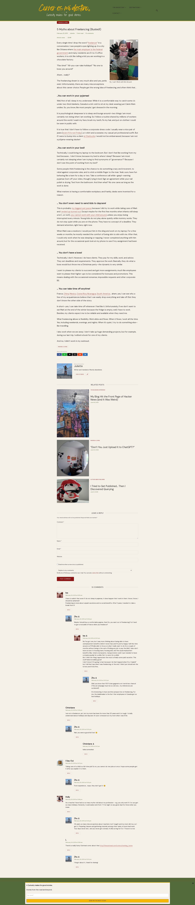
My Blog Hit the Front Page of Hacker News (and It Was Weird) (111, 398)
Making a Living (63, 22)
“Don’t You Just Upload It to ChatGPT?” (112, 447)
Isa (67, 592)
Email (59, 549)
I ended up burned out (71, 211)
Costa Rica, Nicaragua (86, 293)
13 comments (90, 33)
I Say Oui (70, 760)
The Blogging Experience (97, 390)
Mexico (73, 293)
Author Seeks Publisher (97, 479)
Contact (116, 13)
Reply (68, 610)
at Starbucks (89, 136)
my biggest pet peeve (82, 208)
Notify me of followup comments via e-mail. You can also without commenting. (84, 573)
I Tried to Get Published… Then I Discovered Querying (107, 488)
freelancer (92, 43)
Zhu (75, 616)
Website (59, 556)
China (66, 293)
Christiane (70, 707)
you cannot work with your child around (89, 215)
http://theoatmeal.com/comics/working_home (116, 846)
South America (103, 293)
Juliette (72, 33)
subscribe (95, 573)
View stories (80, 374)
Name (59, 541)
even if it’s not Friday (72, 133)
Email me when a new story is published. (70, 564)
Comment (60, 522)
